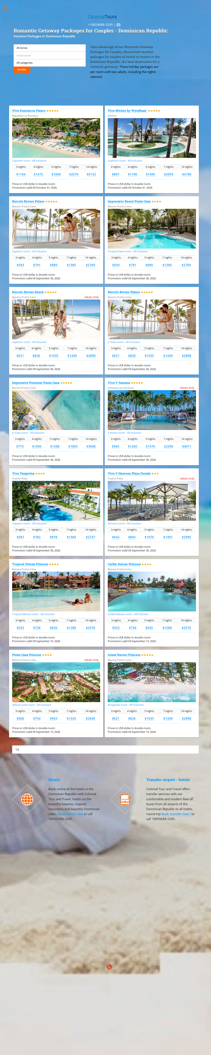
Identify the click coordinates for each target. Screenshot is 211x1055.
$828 (36, 356)
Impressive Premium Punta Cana (35, 383)
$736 (37, 628)
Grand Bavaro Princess (124, 655)
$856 (132, 537)
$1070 (149, 537)
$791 (37, 265)
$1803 (73, 446)
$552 (20, 628)
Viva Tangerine (23, 473)
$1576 (150, 446)
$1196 (132, 174)
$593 (20, 265)
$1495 (150, 174)
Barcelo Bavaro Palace (28, 201)
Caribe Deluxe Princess (124, 564)
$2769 (90, 265)
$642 (116, 537)
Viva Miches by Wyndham (127, 111)
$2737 (90, 537)
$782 (37, 537)
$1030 (36, 446)
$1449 (72, 356)
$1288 (55, 446)
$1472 (38, 174)
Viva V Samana (119, 383)
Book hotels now (71, 814)
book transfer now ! (176, 814)
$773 (20, 446)
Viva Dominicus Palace (29, 111)
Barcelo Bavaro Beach (28, 292)
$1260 (132, 446)
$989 (53, 265)
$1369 (71, 537)
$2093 (168, 174)
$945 (115, 446)
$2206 (168, 446)
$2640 (90, 718)
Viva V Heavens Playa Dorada (129, 473)
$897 (115, 174)
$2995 (186, 537)
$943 (53, 718)
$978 (53, 537)
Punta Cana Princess (26, 655)
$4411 (186, 446)
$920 (53, 628)
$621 (20, 356)
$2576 (74, 174)
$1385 (71, 265)
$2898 (91, 356)
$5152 (91, 174)
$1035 (53, 356)
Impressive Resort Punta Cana (129, 201)
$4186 (186, 174)
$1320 (71, 718)
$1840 (56, 174)
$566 (20, 718)
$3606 (91, 446)
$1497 (168, 537)
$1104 (21, 174)
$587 (20, 537)
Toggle (8, 8)
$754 (37, 718)
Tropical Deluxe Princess (30, 564)
